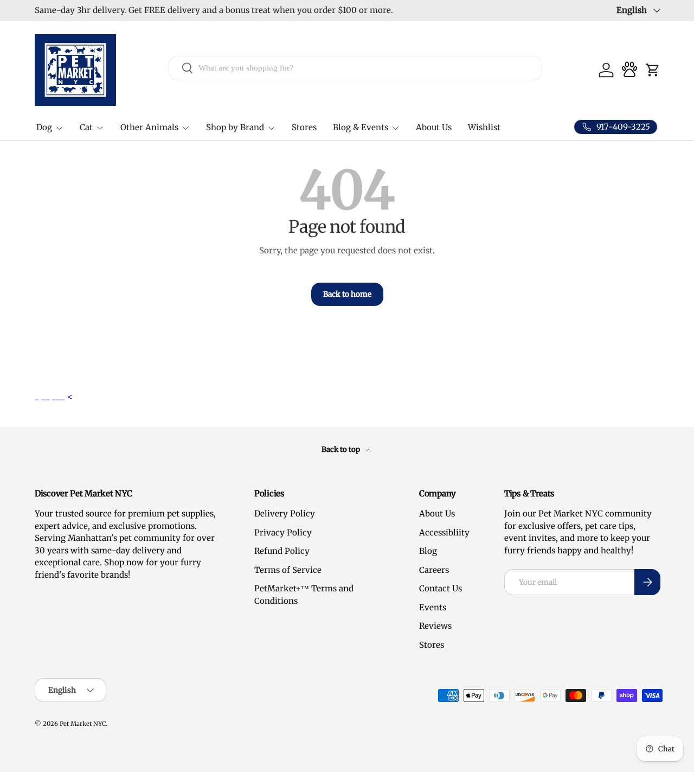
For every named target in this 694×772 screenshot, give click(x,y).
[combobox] (355, 67)
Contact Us (440, 588)
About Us (434, 127)
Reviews (435, 626)
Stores (304, 127)
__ (46, 396)
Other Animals (149, 127)
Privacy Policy (283, 532)
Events (432, 607)
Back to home (347, 294)
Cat (86, 127)
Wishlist (484, 127)
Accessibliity (444, 532)
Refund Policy (282, 551)
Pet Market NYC (83, 724)
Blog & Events (360, 127)
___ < (62, 396)
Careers (434, 570)
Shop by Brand (235, 127)
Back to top (342, 449)
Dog (44, 127)
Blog (428, 551)
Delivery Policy (284, 513)
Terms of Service (288, 570)
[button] (653, 70)
